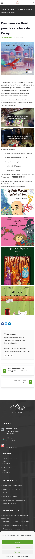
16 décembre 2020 (7, 37)
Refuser (17, 547)
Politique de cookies (10, 556)
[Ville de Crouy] (17, 3)
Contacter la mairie (10, 504)
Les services (7, 493)
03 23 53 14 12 (10, 440)
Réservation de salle (10, 496)
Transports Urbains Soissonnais (13, 529)
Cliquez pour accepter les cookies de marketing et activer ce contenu (17, 117)
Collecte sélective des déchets (14, 500)
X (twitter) (27, 351)
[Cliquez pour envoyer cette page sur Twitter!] (6, 323)
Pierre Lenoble (10, 334)
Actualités (11, 9)
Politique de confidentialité (22, 556)
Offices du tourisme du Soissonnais (15, 525)
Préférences (17, 552)
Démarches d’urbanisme (11, 489)
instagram (19, 351)
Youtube (6, 351)
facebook (12, 351)
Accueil (3, 9)
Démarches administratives (12, 485)
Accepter (17, 542)
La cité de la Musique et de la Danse (16, 522)
